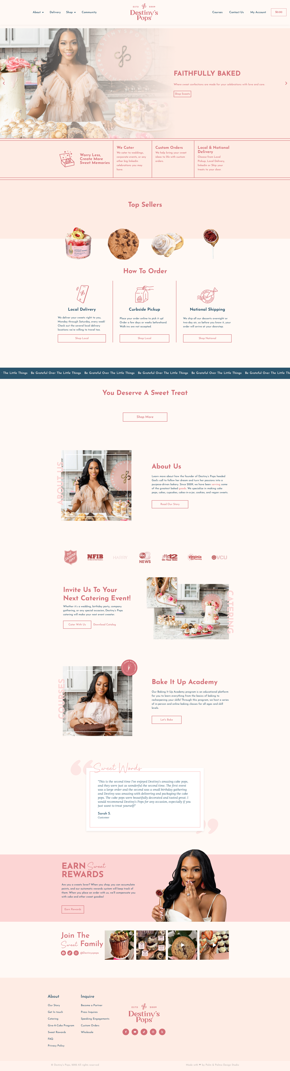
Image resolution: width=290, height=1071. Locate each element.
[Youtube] (135, 1032)
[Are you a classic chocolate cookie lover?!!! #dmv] (182, 945)
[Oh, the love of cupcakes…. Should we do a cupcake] (214, 945)
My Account (258, 12)
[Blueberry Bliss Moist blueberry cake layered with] (151, 945)
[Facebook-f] (126, 1032)
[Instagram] (76, 953)
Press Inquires (89, 1012)
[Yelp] (162, 1032)
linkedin (133, 161)
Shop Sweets (182, 93)
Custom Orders (90, 1025)
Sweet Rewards (57, 1032)
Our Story (54, 1005)
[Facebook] (63, 953)
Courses (217, 12)
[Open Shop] (75, 12)
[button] (4, 83)
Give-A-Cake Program (61, 1025)
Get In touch (55, 1012)
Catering (53, 1019)
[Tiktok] (69, 953)
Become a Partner (91, 1005)
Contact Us (236, 12)
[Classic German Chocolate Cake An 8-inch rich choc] (119, 945)
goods (182, 488)
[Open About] (42, 12)
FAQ (50, 1039)
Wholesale (87, 1032)
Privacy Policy (56, 1045)
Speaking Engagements (95, 1019)
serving (216, 484)
